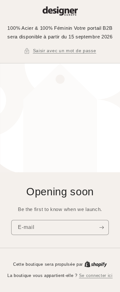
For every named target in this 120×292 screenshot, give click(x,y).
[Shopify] (95, 264)
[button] (60, 51)
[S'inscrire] (101, 227)
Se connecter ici (96, 275)
